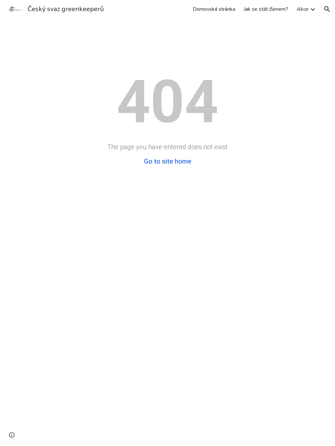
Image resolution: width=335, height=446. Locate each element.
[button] (327, 9)
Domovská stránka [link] (214, 9)
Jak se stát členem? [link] (266, 9)
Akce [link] (303, 9)
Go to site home (167, 161)
